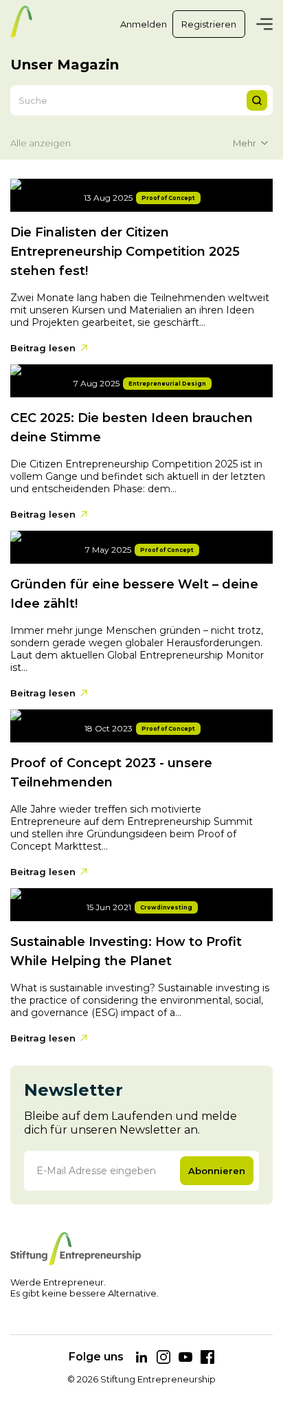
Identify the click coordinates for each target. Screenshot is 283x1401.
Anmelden (143, 24)
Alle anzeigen (40, 142)
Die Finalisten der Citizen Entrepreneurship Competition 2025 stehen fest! (125, 251)
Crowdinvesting (166, 907)
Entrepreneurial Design (167, 383)
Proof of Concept (168, 198)
